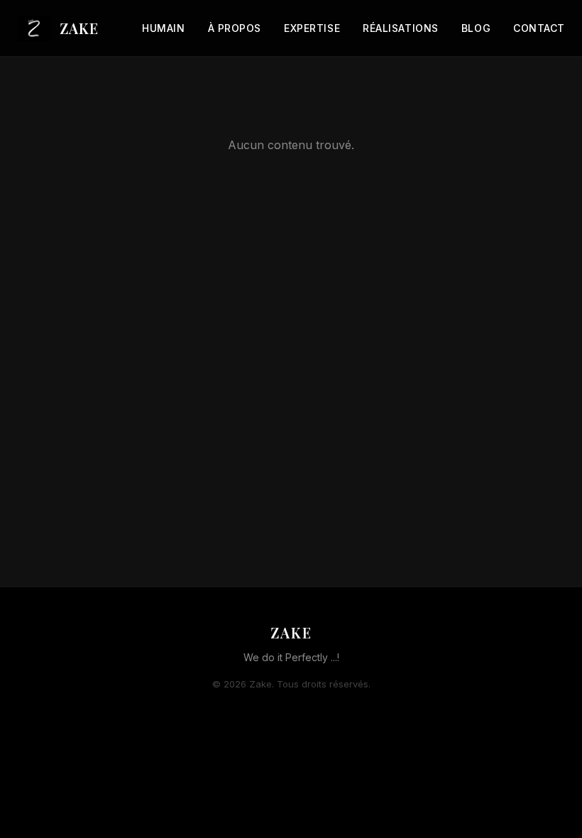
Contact (539, 28)
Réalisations (401, 28)
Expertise (312, 28)
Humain (163, 28)
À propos (234, 28)
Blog (475, 28)
